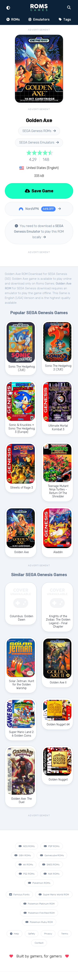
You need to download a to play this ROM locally (39, 231)
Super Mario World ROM (55, 894)
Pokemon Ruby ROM (41, 922)
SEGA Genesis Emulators (36, 142)
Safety (31, 933)
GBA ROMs (24, 855)
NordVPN (39, 209)
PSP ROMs (53, 846)
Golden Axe (20, 279)
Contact (39, 942)
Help (16, 933)
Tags (66, 19)
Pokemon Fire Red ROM (41, 912)
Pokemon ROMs (41, 883)
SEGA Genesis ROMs (36, 131)
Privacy (48, 933)
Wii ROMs (27, 864)
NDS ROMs (28, 846)
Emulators (41, 19)
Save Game (42, 190)
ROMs (15, 19)
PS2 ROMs (28, 873)
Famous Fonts (21, 894)
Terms (64, 933)
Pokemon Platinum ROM (41, 903)
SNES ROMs (52, 864)
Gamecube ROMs (54, 855)
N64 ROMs (53, 873)
